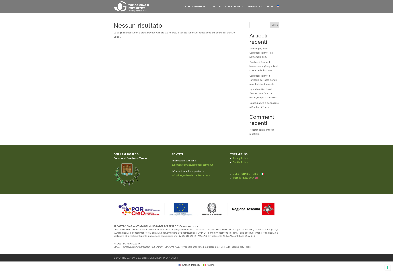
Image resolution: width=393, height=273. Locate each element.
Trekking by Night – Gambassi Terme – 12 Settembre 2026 (261, 52)
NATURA (217, 7)
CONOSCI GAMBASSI (195, 7)
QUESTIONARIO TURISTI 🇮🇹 (248, 174)
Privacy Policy (240, 158)
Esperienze (253, 7)
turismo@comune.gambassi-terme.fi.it (192, 164)
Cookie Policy (240, 162)
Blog (270, 7)
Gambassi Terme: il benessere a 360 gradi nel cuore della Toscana (263, 66)
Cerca (275, 25)
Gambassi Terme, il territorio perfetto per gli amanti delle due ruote (263, 79)
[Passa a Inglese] (278, 9)
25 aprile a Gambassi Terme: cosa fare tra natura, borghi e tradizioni (262, 93)
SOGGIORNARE (232, 7)
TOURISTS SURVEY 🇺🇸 (245, 178)
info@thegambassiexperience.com (191, 175)
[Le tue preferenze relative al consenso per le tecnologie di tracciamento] (388, 268)
